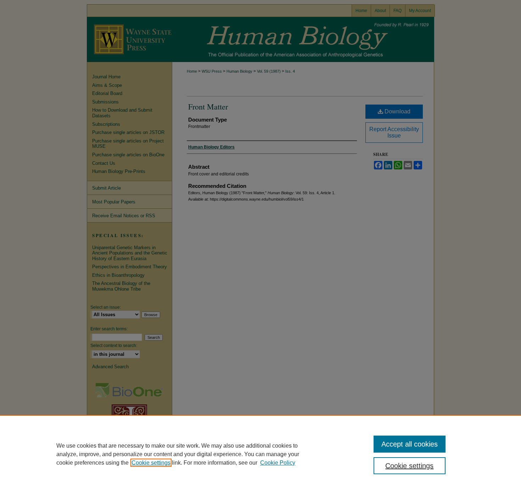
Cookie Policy (277, 463)
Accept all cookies (409, 444)
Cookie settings (150, 463)
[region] (260, 454)
